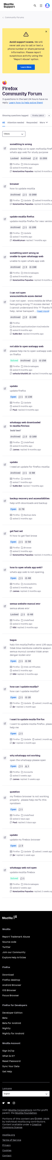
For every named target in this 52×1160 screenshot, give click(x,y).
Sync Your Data (10, 1066)
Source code (9, 942)
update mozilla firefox (22, 216)
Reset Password (11, 1061)
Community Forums (14, 17)
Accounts (28, 772)
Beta (4, 1018)
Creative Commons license (21, 1126)
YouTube (9, 1103)
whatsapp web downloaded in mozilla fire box (25, 424)
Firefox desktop (11, 980)
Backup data (30, 515)
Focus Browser (10, 995)
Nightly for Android (13, 1033)
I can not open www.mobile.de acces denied (26, 294)
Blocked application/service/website (31, 326)
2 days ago (30, 822)
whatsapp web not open (23, 867)
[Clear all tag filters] (49, 116)
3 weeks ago (34, 779)
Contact (6, 1155)
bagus (13, 640)
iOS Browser (9, 990)
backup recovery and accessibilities (29, 498)
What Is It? (8, 1056)
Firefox (16, 164)
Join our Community (13, 952)
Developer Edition (12, 1012)
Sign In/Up (8, 1050)
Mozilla (9, 918)
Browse (27, 548)
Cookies (6, 1150)
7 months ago (39, 240)
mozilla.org (8, 1135)
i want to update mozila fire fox (27, 719)
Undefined (29, 442)
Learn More (26, 67)
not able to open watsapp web (26, 346)
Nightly (6, 1028)
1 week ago (29, 855)
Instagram (14, 1103)
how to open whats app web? (26, 567)
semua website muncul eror (25, 603)
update (14, 386)
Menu (41, 5)
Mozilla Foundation (26, 1113)
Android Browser (11, 985)
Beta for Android (11, 1023)
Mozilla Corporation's (20, 1110)
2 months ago (34, 591)
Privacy (6, 1145)
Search (35, 5)
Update (27, 200)
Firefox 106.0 (38, 116)
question (15, 791)
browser (14, 184)
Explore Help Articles (14, 957)
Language (7, 1088)
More (42, 122)
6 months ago (32, 410)
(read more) (43, 311)
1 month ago (30, 707)
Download (8, 974)
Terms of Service (11, 1140)
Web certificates (32, 667)
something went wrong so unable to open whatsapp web (26, 255)
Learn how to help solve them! (26, 102)
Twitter (6, 947)
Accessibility (30, 584)
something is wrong (21, 144)
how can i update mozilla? (24, 686)
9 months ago (34, 449)
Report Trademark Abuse (16, 936)
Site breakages (31, 164)
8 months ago (36, 334)
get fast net (16, 531)
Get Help (7, 1071)
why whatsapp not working (25, 755)
